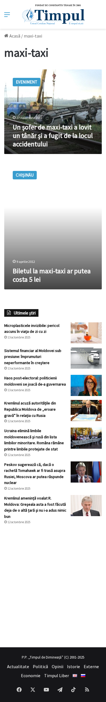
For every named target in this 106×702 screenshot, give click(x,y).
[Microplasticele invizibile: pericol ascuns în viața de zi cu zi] (86, 333)
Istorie (73, 666)
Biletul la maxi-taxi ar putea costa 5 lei (52, 275)
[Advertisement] (53, 586)
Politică (40, 666)
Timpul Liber (56, 675)
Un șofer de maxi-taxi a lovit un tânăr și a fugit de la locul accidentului (53, 135)
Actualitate (18, 666)
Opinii (57, 666)
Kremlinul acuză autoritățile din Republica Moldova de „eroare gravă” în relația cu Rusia (30, 409)
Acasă (14, 36)
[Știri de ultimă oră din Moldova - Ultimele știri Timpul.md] (53, 14)
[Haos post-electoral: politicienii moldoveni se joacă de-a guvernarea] (86, 385)
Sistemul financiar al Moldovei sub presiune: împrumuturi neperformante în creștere (32, 356)
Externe (91, 666)
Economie (30, 675)
